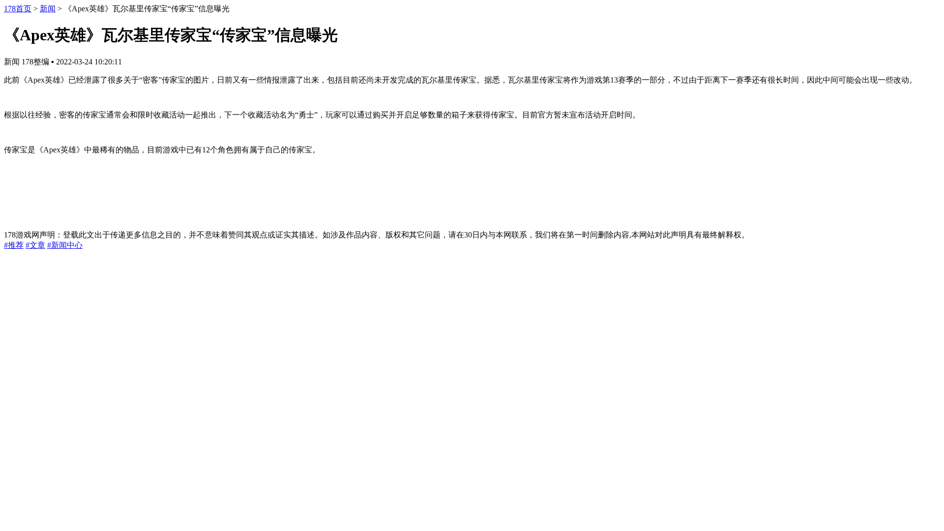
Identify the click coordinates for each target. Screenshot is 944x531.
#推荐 (14, 245)
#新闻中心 (65, 245)
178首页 (17, 8)
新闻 (48, 8)
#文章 (35, 245)
